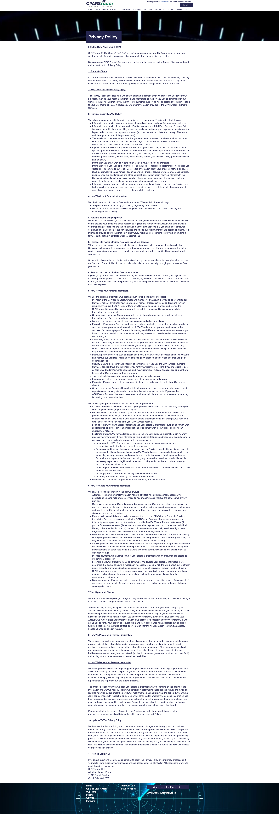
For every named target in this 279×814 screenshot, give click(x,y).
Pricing (90, 795)
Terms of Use (128, 785)
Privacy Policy (128, 788)
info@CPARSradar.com (153, 626)
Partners (90, 801)
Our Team (91, 791)
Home (89, 785)
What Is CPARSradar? (97, 788)
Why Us (90, 798)
